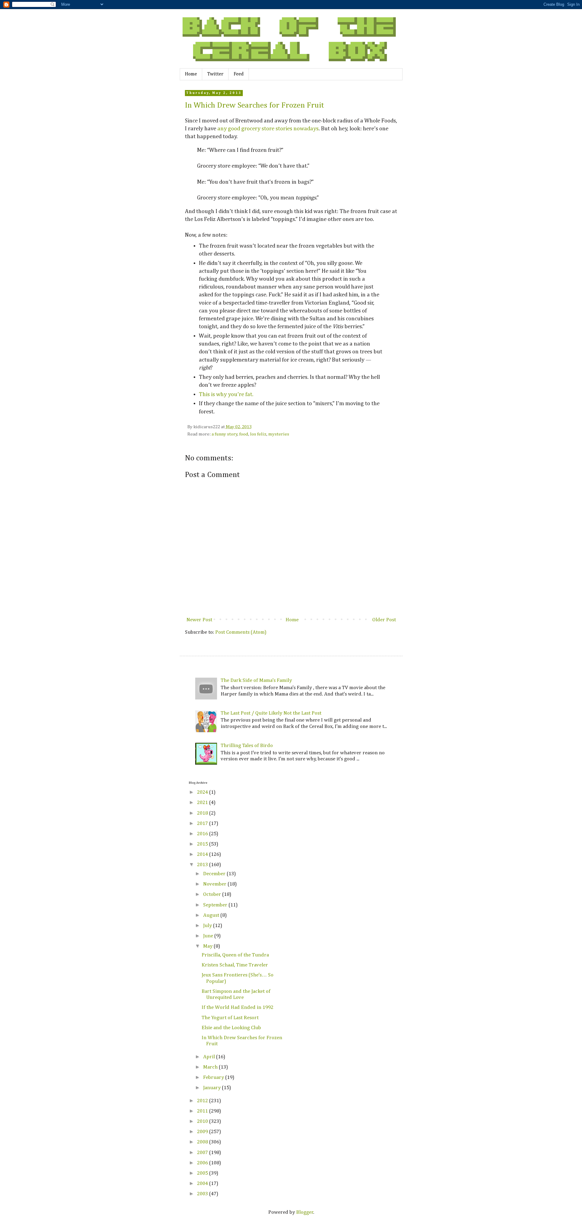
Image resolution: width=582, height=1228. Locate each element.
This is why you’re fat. (226, 394)
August (211, 915)
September (216, 905)
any (222, 129)
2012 (203, 1100)
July (208, 925)
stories (284, 129)
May (208, 946)
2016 (203, 833)
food (243, 434)
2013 (203, 864)
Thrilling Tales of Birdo (247, 745)
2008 (203, 1142)
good (234, 129)
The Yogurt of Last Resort (230, 1017)
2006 (203, 1163)
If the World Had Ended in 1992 (237, 1007)
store (268, 129)
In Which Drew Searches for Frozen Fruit (254, 105)
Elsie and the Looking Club (231, 1027)
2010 (203, 1121)
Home (191, 74)
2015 (203, 844)
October (212, 894)
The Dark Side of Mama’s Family (256, 680)
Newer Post (199, 619)
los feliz (258, 434)
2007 (203, 1152)
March (211, 1067)
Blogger (304, 1212)
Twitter (215, 74)
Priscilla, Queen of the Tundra (235, 955)
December (215, 873)
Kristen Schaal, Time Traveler (235, 965)
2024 (203, 792)
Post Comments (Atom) (240, 632)
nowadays (306, 129)
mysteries (278, 434)
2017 (203, 823)
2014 (203, 854)
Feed (239, 74)
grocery (250, 129)
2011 (203, 1111)
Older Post (384, 619)
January (212, 1087)
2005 (203, 1173)
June (208, 936)
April (209, 1056)
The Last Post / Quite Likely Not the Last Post (271, 713)
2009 (203, 1131)
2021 (203, 802)
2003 (203, 1193)
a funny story (225, 434)
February (214, 1077)
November (215, 884)
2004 (203, 1183)
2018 (203, 813)
